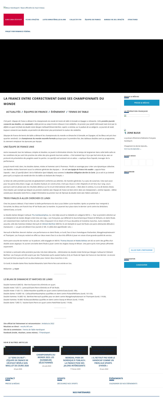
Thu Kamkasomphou (40, 215)
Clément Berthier (48, 224)
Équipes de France (35, 111)
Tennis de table (78, 111)
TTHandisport (44, 332)
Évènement (58, 111)
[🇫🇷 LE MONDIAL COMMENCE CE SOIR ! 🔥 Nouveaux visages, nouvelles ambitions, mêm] (145, 196)
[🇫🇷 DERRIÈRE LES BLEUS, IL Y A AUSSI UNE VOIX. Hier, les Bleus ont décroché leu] (145, 182)
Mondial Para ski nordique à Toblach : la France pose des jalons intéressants (74, 361)
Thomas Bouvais (66, 241)
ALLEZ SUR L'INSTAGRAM (141, 250)
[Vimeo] (149, 162)
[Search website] (34, 31)
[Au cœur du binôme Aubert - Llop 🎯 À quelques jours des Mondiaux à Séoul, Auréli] (131, 182)
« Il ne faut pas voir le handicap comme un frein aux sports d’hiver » (103, 361)
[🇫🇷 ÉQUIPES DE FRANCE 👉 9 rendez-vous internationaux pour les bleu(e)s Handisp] (131, 225)
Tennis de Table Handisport (34, 329)
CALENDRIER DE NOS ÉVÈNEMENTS (123, 383)
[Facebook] (135, 162)
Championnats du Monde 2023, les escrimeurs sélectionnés (46, 358)
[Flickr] (142, 162)
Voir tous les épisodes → (132, 149)
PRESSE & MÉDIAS (12, 383)
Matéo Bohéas (81, 241)
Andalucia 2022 (48, 323)
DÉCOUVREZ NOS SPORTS (67, 383)
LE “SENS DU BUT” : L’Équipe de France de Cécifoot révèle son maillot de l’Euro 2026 (17, 361)
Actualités (13, 111)
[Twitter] (127, 162)
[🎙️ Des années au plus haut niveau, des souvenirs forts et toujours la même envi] (145, 210)
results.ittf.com (26, 326)
